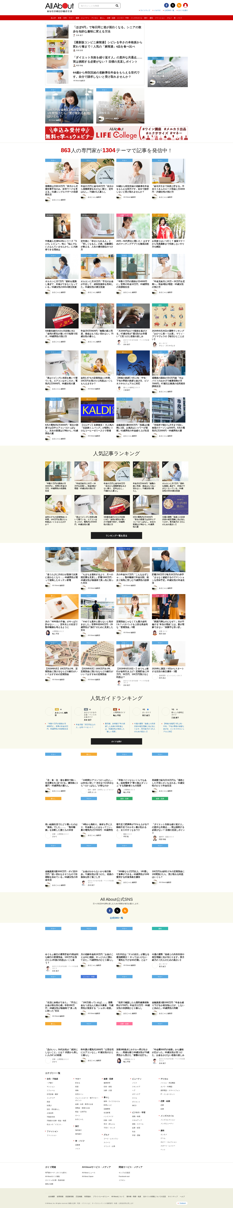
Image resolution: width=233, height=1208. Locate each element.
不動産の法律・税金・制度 (56, 1121)
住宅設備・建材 (52, 1094)
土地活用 (50, 1113)
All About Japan (87, 1176)
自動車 (77, 1145)
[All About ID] (185, 6)
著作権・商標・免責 (133, 1196)
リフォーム (51, 1090)
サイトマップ (145, 10)
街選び (49, 1105)
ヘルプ (182, 1196)
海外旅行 (78, 1130)
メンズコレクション (168, 1120)
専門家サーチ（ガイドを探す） (56, 1173)
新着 (59, 18)
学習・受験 (136, 1135)
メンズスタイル (136, 18)
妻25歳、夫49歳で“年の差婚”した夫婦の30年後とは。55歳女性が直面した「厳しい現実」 (115, 728)
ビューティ (85, 18)
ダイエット (136, 1102)
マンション (51, 1087)
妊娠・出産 (108, 1120)
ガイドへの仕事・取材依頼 (55, 1180)
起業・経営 (136, 1128)
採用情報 (60, 1196)
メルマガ (157, 10)
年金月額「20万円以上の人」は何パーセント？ (85, 726)
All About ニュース (88, 1173)
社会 (133, 1131)
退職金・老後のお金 (82, 1108)
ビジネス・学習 (123, 18)
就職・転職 (136, 1116)
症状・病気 (108, 1087)
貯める (77, 1083)
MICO (134, 1105)
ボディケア (136, 1094)
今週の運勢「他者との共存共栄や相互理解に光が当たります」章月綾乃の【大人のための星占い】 (144, 728)
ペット (163, 1150)
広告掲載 (79, 1196)
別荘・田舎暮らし (53, 1109)
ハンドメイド (108, 1116)
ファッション (160, 18)
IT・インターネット (168, 1094)
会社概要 (51, 1196)
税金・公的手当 (81, 1112)
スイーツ (107, 1142)
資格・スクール (137, 1124)
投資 (76, 1087)
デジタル (94, 18)
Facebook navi (124, 1176)
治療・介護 (108, 1090)
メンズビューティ (167, 1124)
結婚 (162, 1109)
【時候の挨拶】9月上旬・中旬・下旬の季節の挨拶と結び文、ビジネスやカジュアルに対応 (173, 728)
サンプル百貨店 (124, 1173)
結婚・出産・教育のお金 (84, 1104)
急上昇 (53, 18)
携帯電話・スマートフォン (170, 1090)
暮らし (102, 18)
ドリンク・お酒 (109, 1146)
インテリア (51, 1098)
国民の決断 (49, 1184)
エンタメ (164, 1134)
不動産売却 (51, 1117)
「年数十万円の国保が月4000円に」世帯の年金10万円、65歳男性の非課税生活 (57, 726)
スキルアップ (137, 1120)
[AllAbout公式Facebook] (166, 5)
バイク (77, 1149)
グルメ (169, 18)
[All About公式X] (172, 5)
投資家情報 (70, 1196)
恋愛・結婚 (111, 18)
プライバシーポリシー (101, 1196)
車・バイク (178, 18)
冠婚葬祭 (107, 1109)
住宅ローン (79, 1094)
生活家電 (107, 1113)
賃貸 (48, 1102)
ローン (77, 1115)
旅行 (146, 18)
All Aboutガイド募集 (52, 1176)
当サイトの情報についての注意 (154, 1196)
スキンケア (136, 1087)
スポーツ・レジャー (168, 1146)
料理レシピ (108, 1105)
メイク (134, 1083)
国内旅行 (78, 1134)
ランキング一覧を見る (116, 535)
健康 (77, 18)
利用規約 (87, 1196)
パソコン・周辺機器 (168, 1083)
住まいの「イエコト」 (55, 1124)
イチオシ (122, 1180)
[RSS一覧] (179, 5)
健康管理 (107, 1083)
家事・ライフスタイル (112, 1101)
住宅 (65, 18)
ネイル (134, 1098)
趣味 (151, 18)
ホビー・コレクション (169, 1142)
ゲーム (163, 1138)
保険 (76, 1090)
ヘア (133, 1090)
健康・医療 (108, 1079)
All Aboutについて (117, 1196)
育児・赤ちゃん (109, 1124)
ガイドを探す (183, 10)
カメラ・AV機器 (166, 1087)
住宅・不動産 (52, 1079)
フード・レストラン (111, 1139)
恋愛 (162, 1105)
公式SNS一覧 (169, 10)
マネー (71, 18)
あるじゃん (79, 1119)
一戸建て (50, 1083)
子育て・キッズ (109, 1128)
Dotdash (183, 1203)
